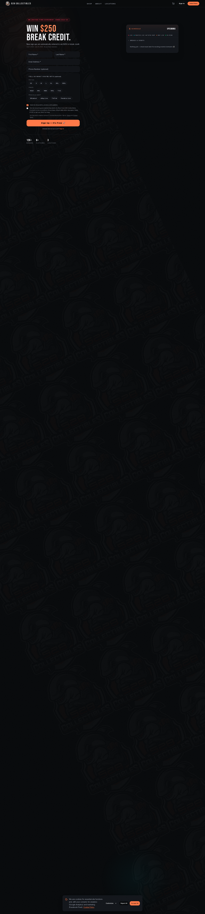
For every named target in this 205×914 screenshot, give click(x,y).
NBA (45, 91)
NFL (38, 91)
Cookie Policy (88, 907)
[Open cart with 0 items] (173, 3)
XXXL (64, 83)
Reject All (124, 903)
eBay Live (44, 98)
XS (31, 83)
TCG (59, 91)
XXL (57, 83)
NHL (52, 91)
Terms (68, 115)
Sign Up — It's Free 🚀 (53, 123)
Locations (110, 4)
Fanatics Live (66, 98)
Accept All (134, 903)
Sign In (182, 3)
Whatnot (33, 98)
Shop (89, 4)
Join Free (193, 3)
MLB (31, 91)
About (98, 4)
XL (51, 83)
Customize (109, 903)
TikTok (54, 98)
